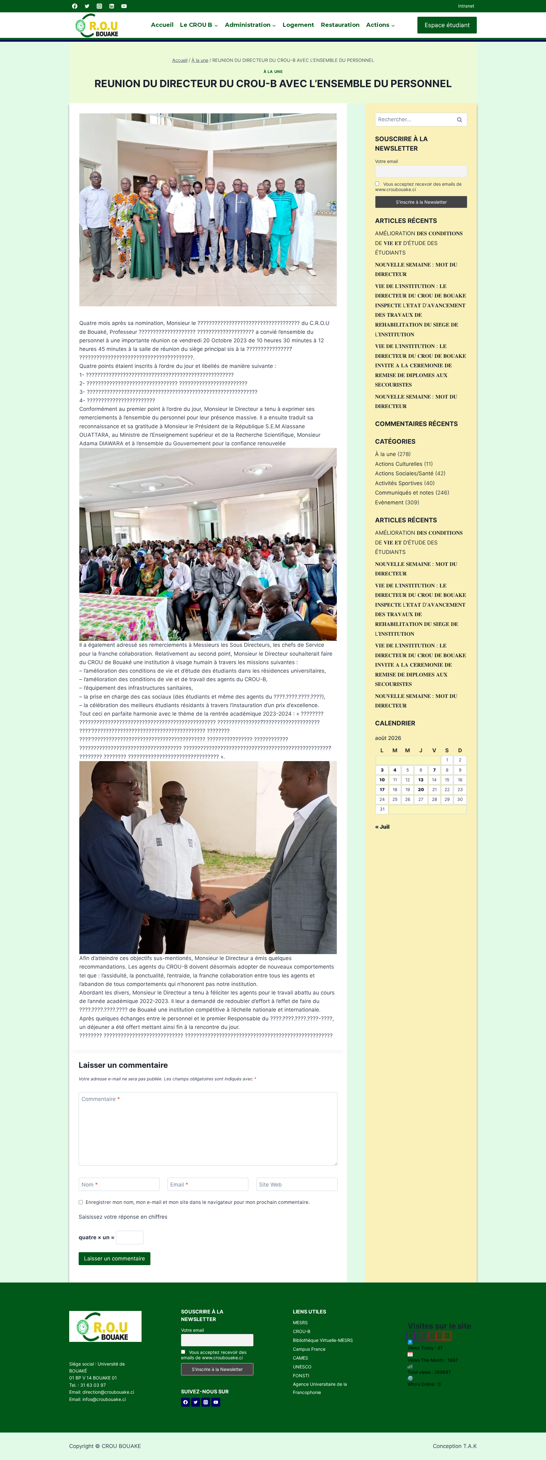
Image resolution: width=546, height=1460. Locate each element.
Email (179, 1184)
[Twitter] (87, 6)
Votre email (386, 161)
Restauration (340, 24)
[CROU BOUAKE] (99, 25)
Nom (90, 1184)
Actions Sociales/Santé (404, 473)
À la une (273, 71)
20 (421, 789)
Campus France (309, 1349)
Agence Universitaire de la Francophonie (320, 1388)
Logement (298, 24)
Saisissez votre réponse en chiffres (123, 1217)
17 (382, 789)
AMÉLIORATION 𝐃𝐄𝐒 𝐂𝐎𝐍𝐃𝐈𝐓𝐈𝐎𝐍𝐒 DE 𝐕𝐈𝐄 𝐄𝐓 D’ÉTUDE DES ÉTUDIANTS (419, 243)
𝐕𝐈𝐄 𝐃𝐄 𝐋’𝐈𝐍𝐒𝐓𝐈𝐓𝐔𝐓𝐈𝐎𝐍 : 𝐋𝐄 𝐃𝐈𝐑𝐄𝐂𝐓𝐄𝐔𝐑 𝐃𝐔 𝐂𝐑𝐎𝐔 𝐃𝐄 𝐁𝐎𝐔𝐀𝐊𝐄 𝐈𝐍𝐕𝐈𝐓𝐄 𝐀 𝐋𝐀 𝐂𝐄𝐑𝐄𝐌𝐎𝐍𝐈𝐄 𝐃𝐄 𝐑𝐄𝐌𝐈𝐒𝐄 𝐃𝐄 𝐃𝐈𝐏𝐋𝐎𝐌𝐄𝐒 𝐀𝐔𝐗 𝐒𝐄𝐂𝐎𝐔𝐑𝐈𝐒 (420, 365)
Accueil (162, 24)
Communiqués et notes (404, 493)
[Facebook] (74, 6)
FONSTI (301, 1375)
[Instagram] (99, 6)
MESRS (300, 1322)
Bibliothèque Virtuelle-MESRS (323, 1340)
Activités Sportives (398, 483)
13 (420, 779)
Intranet (466, 6)
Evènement (389, 502)
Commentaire (101, 1099)
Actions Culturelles (398, 464)
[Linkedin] (111, 6)
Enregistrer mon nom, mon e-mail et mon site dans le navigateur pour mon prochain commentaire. (198, 1202)
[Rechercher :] (421, 119)
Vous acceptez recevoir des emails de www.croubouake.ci (418, 186)
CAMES (300, 1358)
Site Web (270, 1184)
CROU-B (301, 1331)
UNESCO (302, 1366)
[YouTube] (123, 6)
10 (382, 779)
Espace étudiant (447, 25)
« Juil (382, 827)
